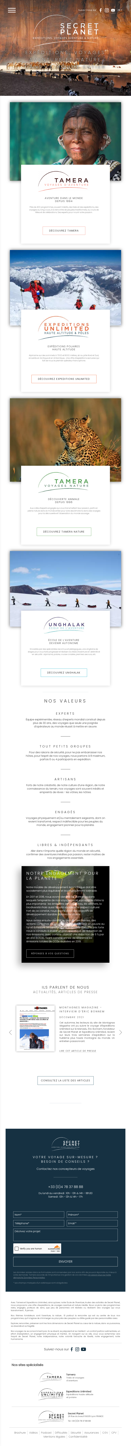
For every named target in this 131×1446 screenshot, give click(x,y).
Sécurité (76, 1433)
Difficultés (61, 1433)
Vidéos (33, 1433)
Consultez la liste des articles (65, 1080)
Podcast (46, 1433)
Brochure (20, 1433)
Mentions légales (54, 1437)
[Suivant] (120, 1032)
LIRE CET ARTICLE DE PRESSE (77, 1050)
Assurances (91, 1433)
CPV (113, 1433)
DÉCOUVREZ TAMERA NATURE (64, 532)
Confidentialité (78, 1437)
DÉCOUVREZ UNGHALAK (64, 672)
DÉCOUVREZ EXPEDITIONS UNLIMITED (64, 379)
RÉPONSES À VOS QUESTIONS (50, 953)
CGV (105, 1433)
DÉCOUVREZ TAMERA (64, 230)
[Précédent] (10, 1032)
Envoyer (65, 1261)
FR (119, 10)
